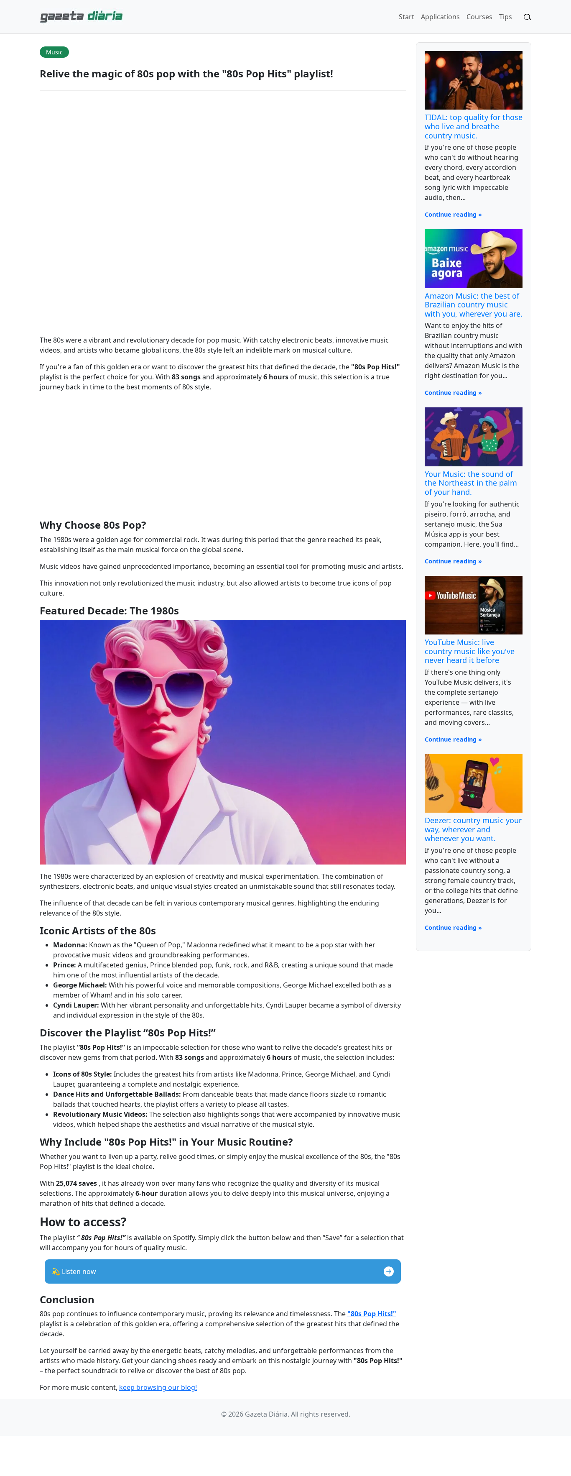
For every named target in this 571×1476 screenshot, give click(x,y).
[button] (223, 1271)
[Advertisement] (223, 457)
